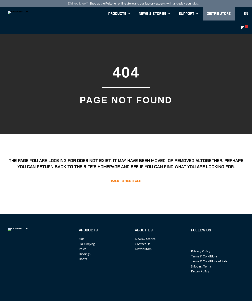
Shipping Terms (201, 266)
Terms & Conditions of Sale (209, 261)
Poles (82, 249)
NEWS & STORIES (152, 13)
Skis (81, 238)
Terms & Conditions (204, 256)
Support (186, 13)
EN (246, 13)
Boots (83, 259)
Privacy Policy (200, 251)
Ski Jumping (87, 244)
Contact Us (142, 244)
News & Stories (145, 238)
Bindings (85, 254)
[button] (126, 181)
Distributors (219, 13)
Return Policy (200, 271)
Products (117, 13)
